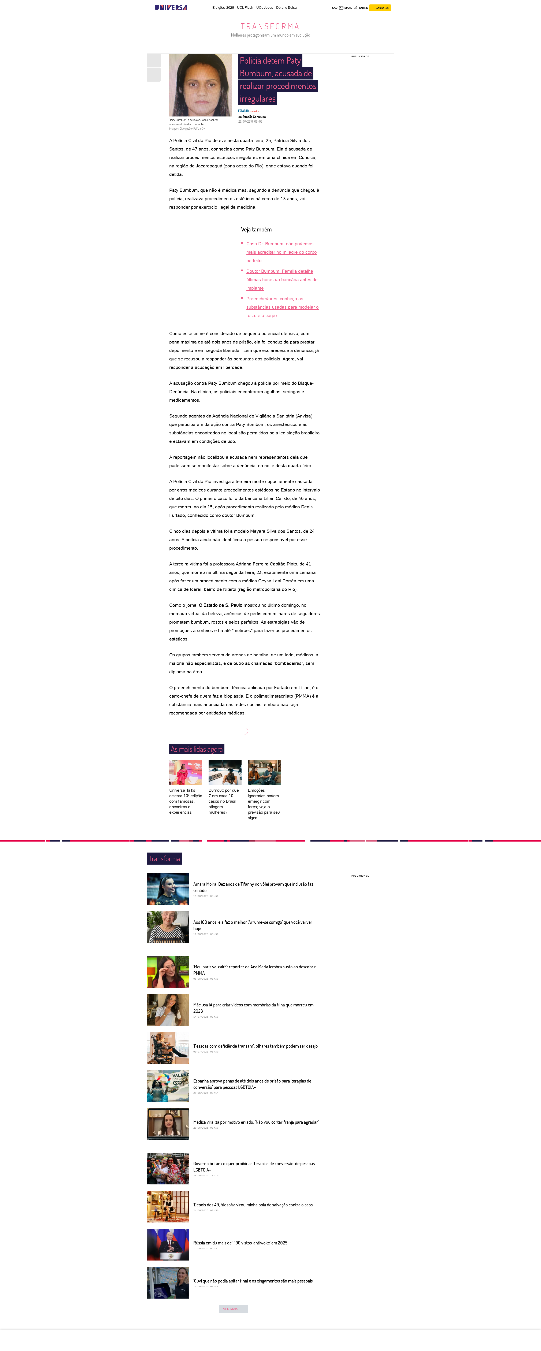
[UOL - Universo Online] (190, 8)
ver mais (230, 1309)
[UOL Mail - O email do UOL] (345, 7)
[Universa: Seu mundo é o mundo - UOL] (171, 8)
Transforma (270, 26)
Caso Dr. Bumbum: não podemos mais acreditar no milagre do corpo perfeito (281, 252)
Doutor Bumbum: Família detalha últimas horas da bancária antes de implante (282, 279)
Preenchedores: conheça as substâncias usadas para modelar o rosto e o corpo (282, 307)
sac (334, 7)
